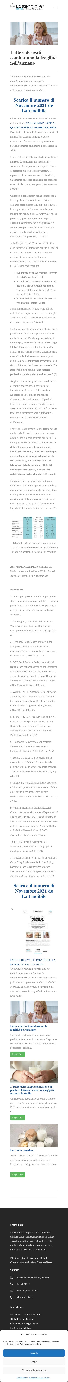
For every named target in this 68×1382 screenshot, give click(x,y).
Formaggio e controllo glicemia (25, 1314)
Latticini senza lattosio (21, 1328)
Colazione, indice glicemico (24, 1323)
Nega (34, 1361)
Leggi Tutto (17, 1054)
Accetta (34, 1353)
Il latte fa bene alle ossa (21, 1319)
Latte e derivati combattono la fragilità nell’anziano (28, 1028)
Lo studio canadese (22, 1150)
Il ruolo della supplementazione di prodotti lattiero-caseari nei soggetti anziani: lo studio (32, 1090)
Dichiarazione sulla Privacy (39, 1378)
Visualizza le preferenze (34, 1370)
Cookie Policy (22, 1378)
